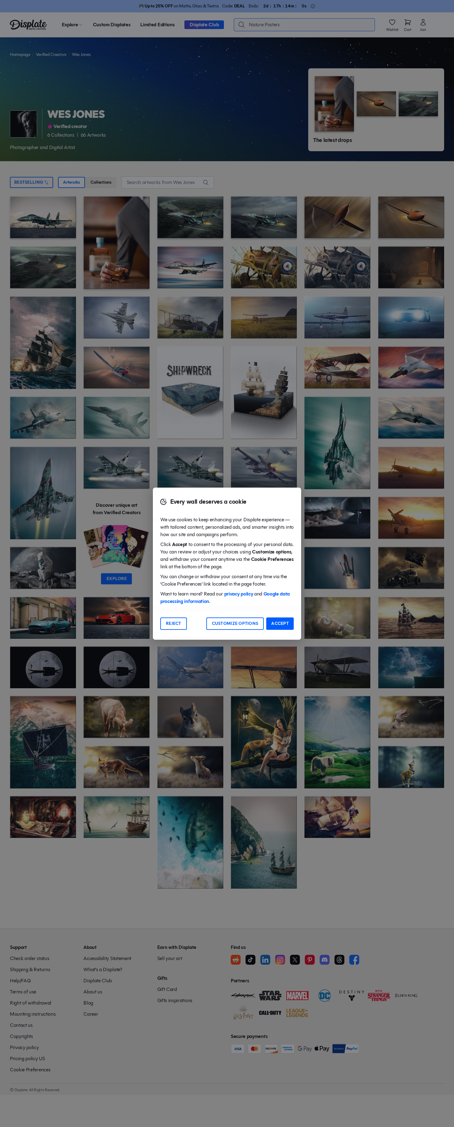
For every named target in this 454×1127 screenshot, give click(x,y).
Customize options (235, 623)
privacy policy (238, 594)
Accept (280, 623)
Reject (173, 623)
